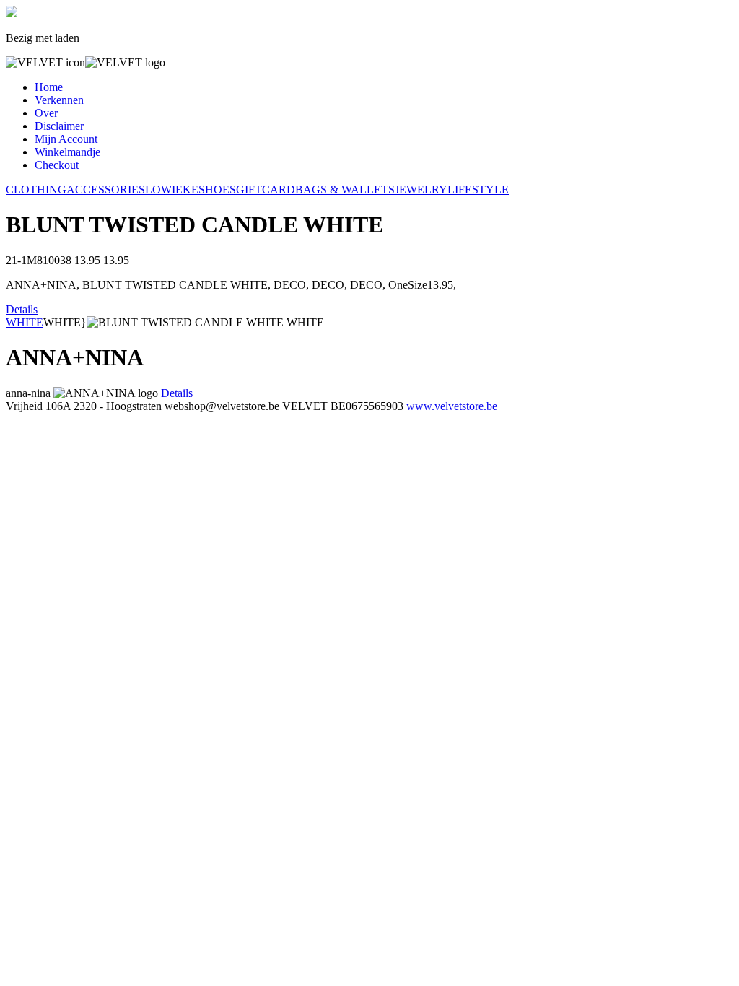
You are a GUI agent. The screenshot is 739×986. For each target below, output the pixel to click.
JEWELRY (421, 189)
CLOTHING (36, 189)
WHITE (24, 322)
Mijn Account (66, 139)
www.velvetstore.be (451, 406)
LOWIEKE (171, 189)
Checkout (57, 165)
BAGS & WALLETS (345, 189)
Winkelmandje (67, 152)
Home (49, 87)
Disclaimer (59, 126)
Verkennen (59, 100)
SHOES (217, 189)
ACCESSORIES (105, 189)
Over (46, 113)
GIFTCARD (265, 189)
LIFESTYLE (478, 189)
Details (22, 309)
